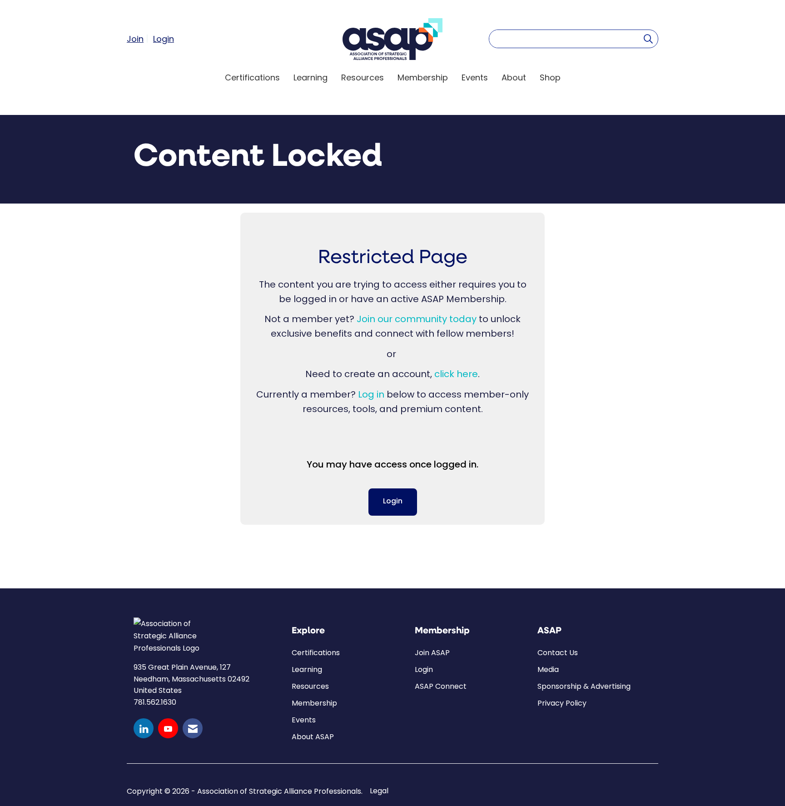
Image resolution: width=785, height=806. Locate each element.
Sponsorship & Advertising (584, 686)
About (514, 77)
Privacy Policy (561, 703)
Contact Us (557, 652)
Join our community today (417, 319)
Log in (371, 394)
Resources (362, 77)
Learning (310, 77)
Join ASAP (432, 652)
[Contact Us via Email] (193, 728)
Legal (379, 791)
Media (548, 669)
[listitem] (139, 38)
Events (475, 77)
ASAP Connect (441, 686)
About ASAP (313, 736)
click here (456, 374)
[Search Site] (648, 38)
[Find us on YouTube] (168, 728)
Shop (550, 77)
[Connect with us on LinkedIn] (144, 728)
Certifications (252, 77)
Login (392, 501)
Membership (422, 77)
